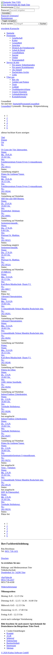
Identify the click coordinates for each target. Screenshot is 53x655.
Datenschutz (12, 641)
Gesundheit (17, 43)
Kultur (15, 40)
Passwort (5, 10)
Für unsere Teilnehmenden (23, 65)
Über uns (10, 77)
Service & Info (13, 62)
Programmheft (18, 60)
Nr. (2, 145)
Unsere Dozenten (19, 92)
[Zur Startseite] (11, 2)
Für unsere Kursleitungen (23, 67)
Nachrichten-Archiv (20, 72)
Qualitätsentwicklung (21, 89)
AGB (9, 636)
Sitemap (10, 648)
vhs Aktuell (17, 70)
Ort (2, 142)
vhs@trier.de (6, 577)
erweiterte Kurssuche (10, 28)
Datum (4, 140)
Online (15, 57)
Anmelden (6, 13)
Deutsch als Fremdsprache (23, 48)
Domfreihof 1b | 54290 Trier (13, 572)
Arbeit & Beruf (18, 50)
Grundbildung (18, 53)
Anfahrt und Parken (20, 82)
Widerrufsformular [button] (9, 587)
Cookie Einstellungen (16, 631)
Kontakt (10, 633)
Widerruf (10, 638)
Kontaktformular (19, 97)
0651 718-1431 (11, 551)
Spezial (15, 55)
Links (14, 75)
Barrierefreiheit (13, 643)
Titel (3, 137)
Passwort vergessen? (10, 16)
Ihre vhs (15, 79)
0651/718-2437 (7, 580)
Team (14, 84)
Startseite (10, 33)
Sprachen (16, 45)
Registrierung (7, 18)
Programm (11, 35)
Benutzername (7, 7)
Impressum (11, 645)
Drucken (5, 558)
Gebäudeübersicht (19, 94)
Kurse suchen (7, 23)
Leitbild (15, 87)
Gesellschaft (17, 38)
